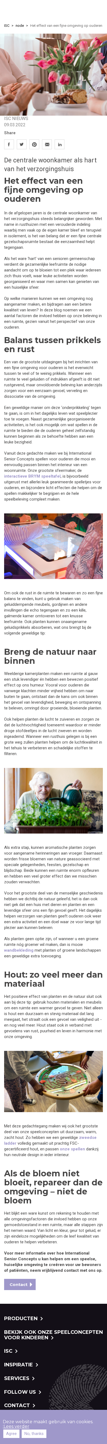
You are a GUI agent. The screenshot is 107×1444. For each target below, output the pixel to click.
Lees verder (16, 1426)
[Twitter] (22, 144)
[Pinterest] (34, 144)
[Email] (47, 144)
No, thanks (34, 1433)
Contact (18, 1284)
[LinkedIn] (59, 144)
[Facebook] (9, 144)
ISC (6, 26)
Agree (11, 1433)
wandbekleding (18, 950)
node (20, 26)
